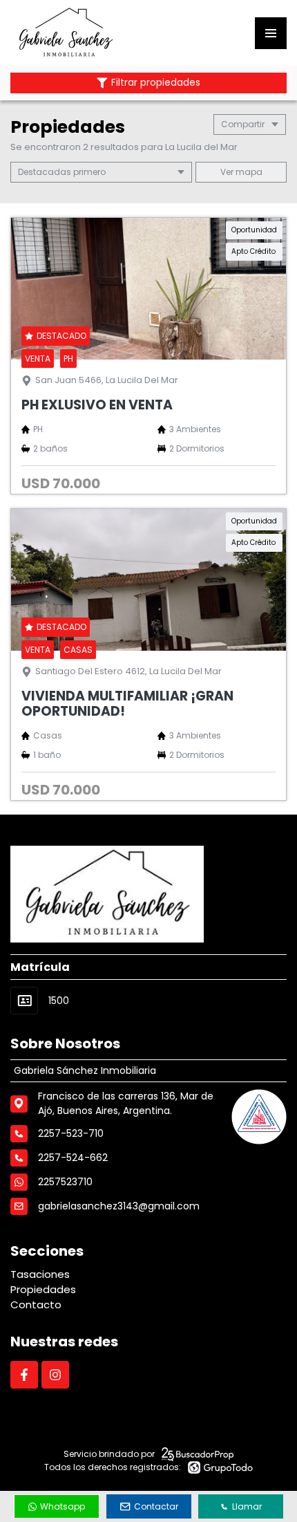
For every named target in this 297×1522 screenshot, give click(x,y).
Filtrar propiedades (155, 82)
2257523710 (65, 1182)
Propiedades (43, 1289)
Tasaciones (40, 1274)
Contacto (35, 1304)
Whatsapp (62, 1506)
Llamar (247, 1506)
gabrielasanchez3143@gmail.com (119, 1206)
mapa (247, 172)
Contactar (156, 1506)
